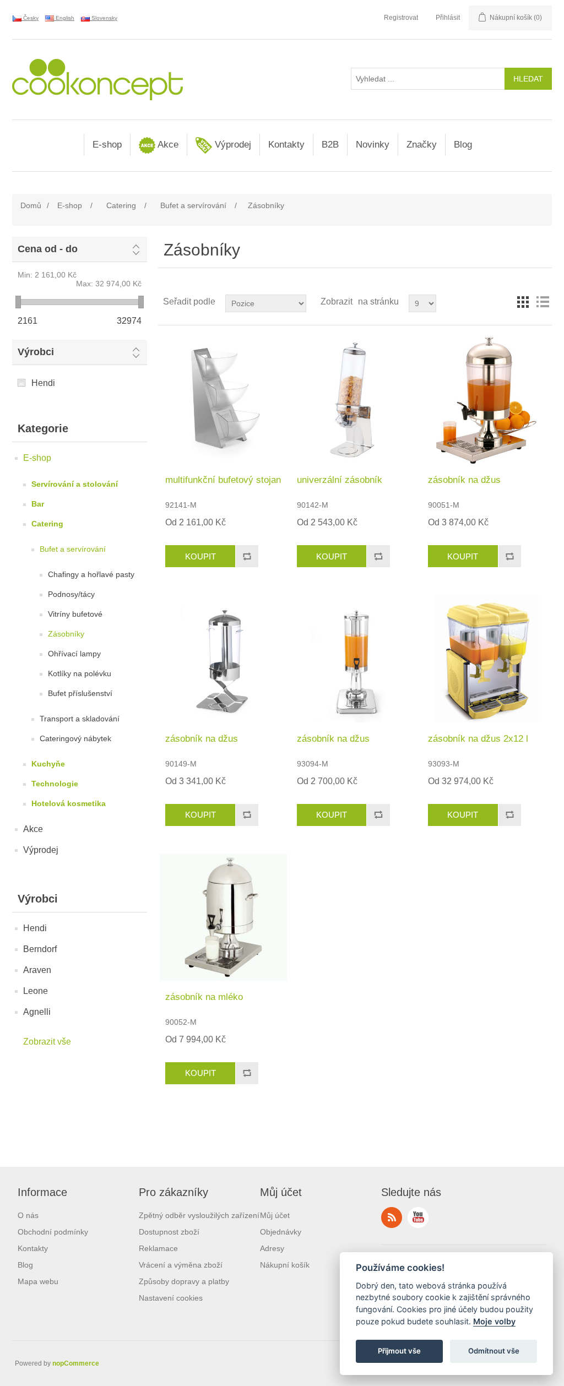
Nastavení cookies (171, 1297)
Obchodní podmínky (53, 1231)
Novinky (372, 144)
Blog (463, 144)
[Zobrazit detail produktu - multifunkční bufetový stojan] (223, 400)
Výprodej (231, 144)
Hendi (43, 383)
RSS (391, 1217)
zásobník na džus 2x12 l (478, 738)
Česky (30, 18)
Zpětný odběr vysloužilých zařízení (199, 1215)
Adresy (272, 1248)
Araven (37, 970)
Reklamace (158, 1248)
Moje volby (494, 1321)
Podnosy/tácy (71, 594)
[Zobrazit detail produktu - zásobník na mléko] (223, 917)
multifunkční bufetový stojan (223, 480)
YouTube (418, 1217)
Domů (30, 205)
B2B (330, 144)
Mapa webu (38, 1281)
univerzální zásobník (339, 480)
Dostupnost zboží (169, 1231)
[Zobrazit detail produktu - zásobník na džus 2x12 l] (486, 658)
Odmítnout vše (493, 1350)
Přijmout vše (399, 1350)
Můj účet (275, 1215)
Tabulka (522, 302)
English (64, 18)
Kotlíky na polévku (79, 673)
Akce (166, 144)
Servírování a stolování (74, 484)
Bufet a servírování (73, 549)
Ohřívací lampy (74, 653)
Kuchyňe (48, 763)
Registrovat (401, 17)
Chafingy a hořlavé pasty (91, 574)
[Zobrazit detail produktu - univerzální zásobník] (355, 400)
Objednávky (280, 1231)
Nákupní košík (285, 1264)
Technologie (54, 783)
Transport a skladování (80, 718)
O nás (28, 1215)
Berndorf (40, 949)
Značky (421, 144)
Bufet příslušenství (80, 693)
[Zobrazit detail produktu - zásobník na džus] (486, 400)
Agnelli (37, 1012)
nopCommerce (75, 1363)
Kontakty (286, 144)
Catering (47, 523)
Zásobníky (66, 633)
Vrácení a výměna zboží (181, 1264)
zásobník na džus (464, 480)
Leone (35, 991)
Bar (37, 503)
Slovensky (103, 18)
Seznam (542, 302)
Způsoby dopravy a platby (184, 1281)
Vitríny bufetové (75, 614)
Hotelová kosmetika (68, 803)
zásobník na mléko (204, 997)
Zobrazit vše (47, 1041)
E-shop (107, 144)
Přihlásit (448, 17)
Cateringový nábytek (75, 738)
